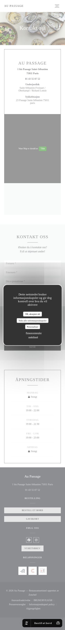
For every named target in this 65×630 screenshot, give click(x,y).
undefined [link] (33, 337)
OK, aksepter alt (32, 314)
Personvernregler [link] (34, 333)
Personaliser (32, 327)
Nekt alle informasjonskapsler (32, 320)
